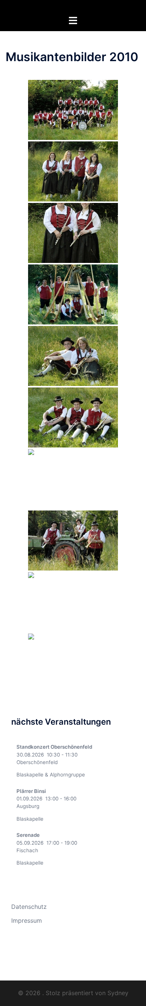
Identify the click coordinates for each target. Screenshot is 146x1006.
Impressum (26, 920)
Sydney (117, 993)
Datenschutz (29, 906)
